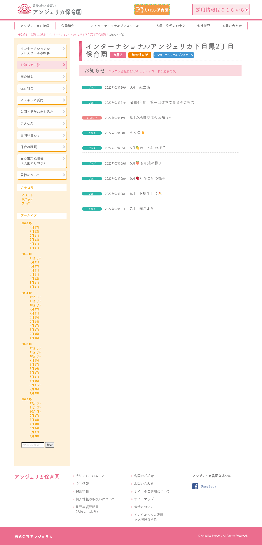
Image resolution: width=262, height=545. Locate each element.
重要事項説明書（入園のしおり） (33, 161)
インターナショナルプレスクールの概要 (35, 51)
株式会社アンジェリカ (33, 536)
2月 (32, 333)
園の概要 (27, 76)
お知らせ (27, 199)
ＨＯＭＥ (22, 34)
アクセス (26, 123)
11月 (33, 258)
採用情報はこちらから (220, 9)
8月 (32, 227)
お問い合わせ (30, 135)
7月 (32, 231)
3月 (32, 282)
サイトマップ (144, 499)
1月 (32, 247)
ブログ (25, 203)
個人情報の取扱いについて (95, 499)
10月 (33, 305)
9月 (32, 262)
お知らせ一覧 (30, 65)
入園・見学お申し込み (36, 111)
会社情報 (82, 483)
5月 (32, 239)
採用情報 (82, 491)
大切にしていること (90, 475)
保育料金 (27, 88)
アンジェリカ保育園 (57, 12)
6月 (32, 235)
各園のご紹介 (37, 34)
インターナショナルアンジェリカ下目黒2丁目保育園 (77, 34)
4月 (32, 243)
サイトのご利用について (152, 491)
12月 (33, 297)
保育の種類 (28, 147)
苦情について (30, 175)
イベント (27, 195)
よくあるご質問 (31, 100)
